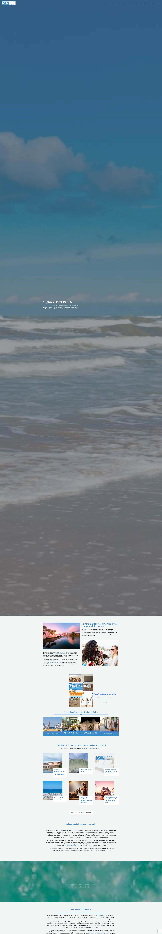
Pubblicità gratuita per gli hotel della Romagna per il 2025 (111, 799)
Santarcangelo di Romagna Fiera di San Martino (111, 771)
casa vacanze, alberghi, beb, (61, 653)
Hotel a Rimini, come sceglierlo (59, 798)
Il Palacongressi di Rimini (85, 770)
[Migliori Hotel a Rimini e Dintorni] (9, 3)
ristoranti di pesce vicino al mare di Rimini (53, 662)
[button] (44, 690)
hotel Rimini (101, 915)
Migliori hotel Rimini (48, 305)
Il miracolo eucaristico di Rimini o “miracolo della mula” (86, 799)
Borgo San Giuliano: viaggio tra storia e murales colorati (59, 772)
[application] (121, 3)
